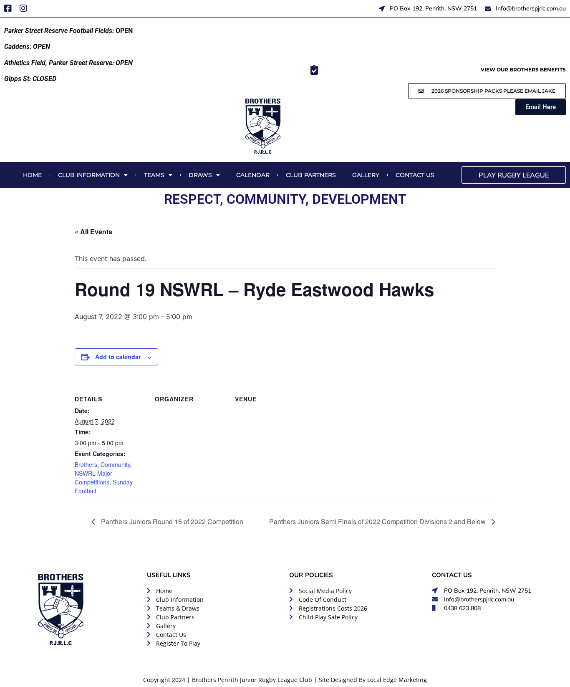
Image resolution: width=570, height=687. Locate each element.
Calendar (253, 175)
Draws (200, 175)
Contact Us (415, 175)
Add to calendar (118, 356)
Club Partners (311, 175)
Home (32, 175)
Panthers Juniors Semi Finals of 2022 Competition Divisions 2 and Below (378, 521)
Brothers (86, 464)
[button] (487, 91)
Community (115, 464)
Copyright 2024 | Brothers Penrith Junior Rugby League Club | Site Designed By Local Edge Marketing (285, 680)
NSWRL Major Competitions (93, 477)
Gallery (365, 175)
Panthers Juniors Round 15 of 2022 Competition (171, 521)
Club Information (89, 175)
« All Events (93, 231)
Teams (154, 175)
